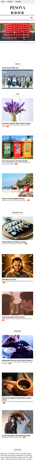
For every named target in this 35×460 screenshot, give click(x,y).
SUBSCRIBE (18, 1)
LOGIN (2, 1)
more (7, 126)
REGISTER (9, 1)
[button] (2, 32)
